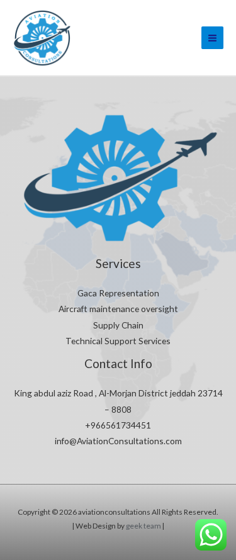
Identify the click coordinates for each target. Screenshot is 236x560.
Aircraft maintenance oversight (118, 308)
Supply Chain (118, 325)
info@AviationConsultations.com (118, 440)
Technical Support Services (118, 340)
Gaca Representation (118, 293)
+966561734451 (118, 425)
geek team (143, 525)
